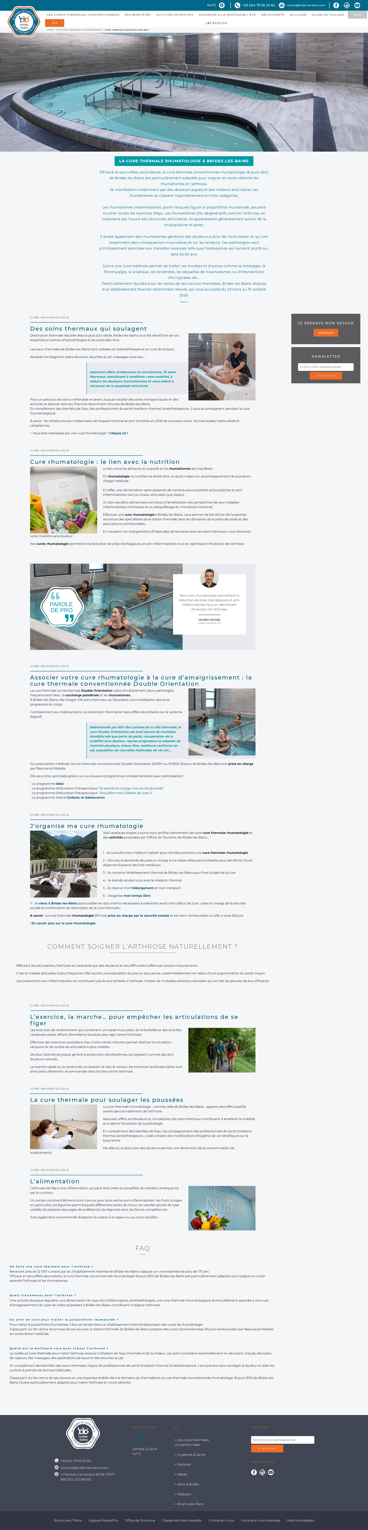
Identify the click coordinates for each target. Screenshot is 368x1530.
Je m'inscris (325, 375)
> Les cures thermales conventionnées (191, 1442)
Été (55, 23)
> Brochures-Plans (189, 1504)
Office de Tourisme (140, 1520)
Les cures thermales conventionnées (83, 14)
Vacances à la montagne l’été (227, 14)
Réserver (326, 332)
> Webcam (183, 1494)
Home (50, 30)
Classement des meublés (182, 1520)
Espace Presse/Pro (103, 1520)
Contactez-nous (221, 1520)
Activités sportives (175, 14)
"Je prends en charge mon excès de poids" (131, 788)
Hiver (357, 14)
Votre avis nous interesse (260, 1520)
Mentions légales (300, 1520)
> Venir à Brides (186, 1484)
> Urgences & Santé (189, 1454)
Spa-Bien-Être (138, 14)
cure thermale (40, 1353)
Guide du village (328, 14)
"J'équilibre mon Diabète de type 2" (125, 793)
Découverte (273, 14)
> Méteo (180, 1474)
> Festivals (182, 1464)
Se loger (298, 14)
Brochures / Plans (68, 1520)
